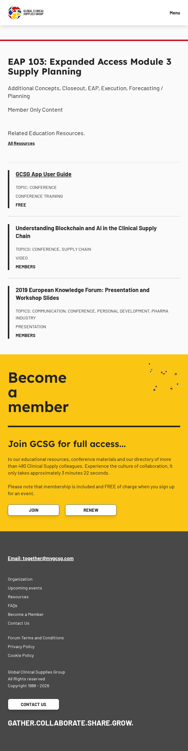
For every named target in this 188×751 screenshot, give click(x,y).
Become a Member (26, 614)
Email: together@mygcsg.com (41, 558)
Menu (175, 12)
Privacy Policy (21, 646)
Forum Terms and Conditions (36, 637)
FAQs (12, 605)
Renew (90, 510)
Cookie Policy (21, 655)
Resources (18, 596)
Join (33, 510)
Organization (20, 579)
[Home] (26, 13)
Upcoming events (25, 587)
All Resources (21, 143)
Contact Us (18, 623)
